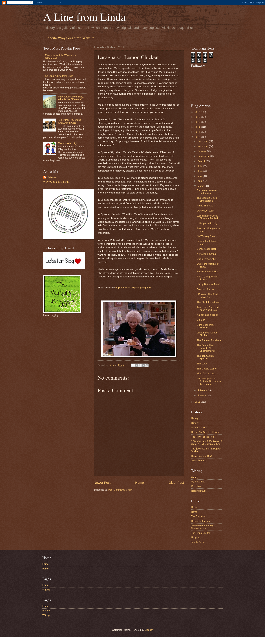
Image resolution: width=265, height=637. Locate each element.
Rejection (196, 486)
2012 (198, 137)
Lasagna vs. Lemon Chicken (207, 334)
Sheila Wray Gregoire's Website (71, 37)
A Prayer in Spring (206, 254)
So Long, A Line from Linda (59, 76)
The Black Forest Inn (208, 302)
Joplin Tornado (198, 460)
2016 (198, 117)
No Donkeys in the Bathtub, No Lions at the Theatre (209, 381)
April (200, 181)
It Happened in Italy (207, 223)
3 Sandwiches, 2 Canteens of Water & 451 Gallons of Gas (206, 442)
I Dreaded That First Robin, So (207, 295)
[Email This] (133, 365)
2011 (198, 401)
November (203, 146)
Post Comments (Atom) (120, 489)
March (201, 186)
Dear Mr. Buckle (205, 289)
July (200, 166)
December (203, 141)
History (194, 418)
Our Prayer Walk (205, 210)
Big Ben (201, 319)
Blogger (149, 630)
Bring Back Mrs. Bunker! (205, 326)
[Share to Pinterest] (147, 365)
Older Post (176, 482)
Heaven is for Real (200, 521)
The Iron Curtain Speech (205, 357)
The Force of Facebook (209, 340)
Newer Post (102, 482)
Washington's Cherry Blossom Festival (207, 217)
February (202, 390)
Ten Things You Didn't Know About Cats (69, 121)
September (204, 156)
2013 (198, 132)
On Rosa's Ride (199, 427)
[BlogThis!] (136, 365)
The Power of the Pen (202, 436)
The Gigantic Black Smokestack (207, 199)
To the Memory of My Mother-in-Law (202, 527)
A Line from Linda (84, 16)
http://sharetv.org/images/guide (133, 287)
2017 (198, 112)
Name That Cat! (205, 205)
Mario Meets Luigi (67, 143)
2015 (198, 122)
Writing (194, 477)
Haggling (195, 537)
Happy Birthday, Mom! (208, 284)
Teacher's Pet (198, 542)
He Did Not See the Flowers (205, 432)
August (202, 161)
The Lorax (202, 363)
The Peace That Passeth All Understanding (206, 348)
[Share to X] (140, 365)
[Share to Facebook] (143, 365)
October (202, 151)
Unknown (52, 177)
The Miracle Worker (207, 368)
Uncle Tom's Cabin (206, 259)
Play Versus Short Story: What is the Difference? (71, 98)
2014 (198, 127)
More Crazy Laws (206, 373)
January (202, 395)
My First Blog (198, 481)
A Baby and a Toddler (208, 314)
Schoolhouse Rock (207, 249)
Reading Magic (199, 490)
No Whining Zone (206, 236)
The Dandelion (198, 516)
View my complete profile (56, 182)
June (200, 171)
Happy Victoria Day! (201, 456)
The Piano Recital (200, 533)
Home (139, 482)
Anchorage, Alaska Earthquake (207, 191)
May (200, 176)
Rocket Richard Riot (207, 271)
